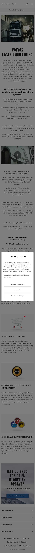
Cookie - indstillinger (17, 295)
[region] (17, 276)
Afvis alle (17, 290)
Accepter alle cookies (17, 284)
